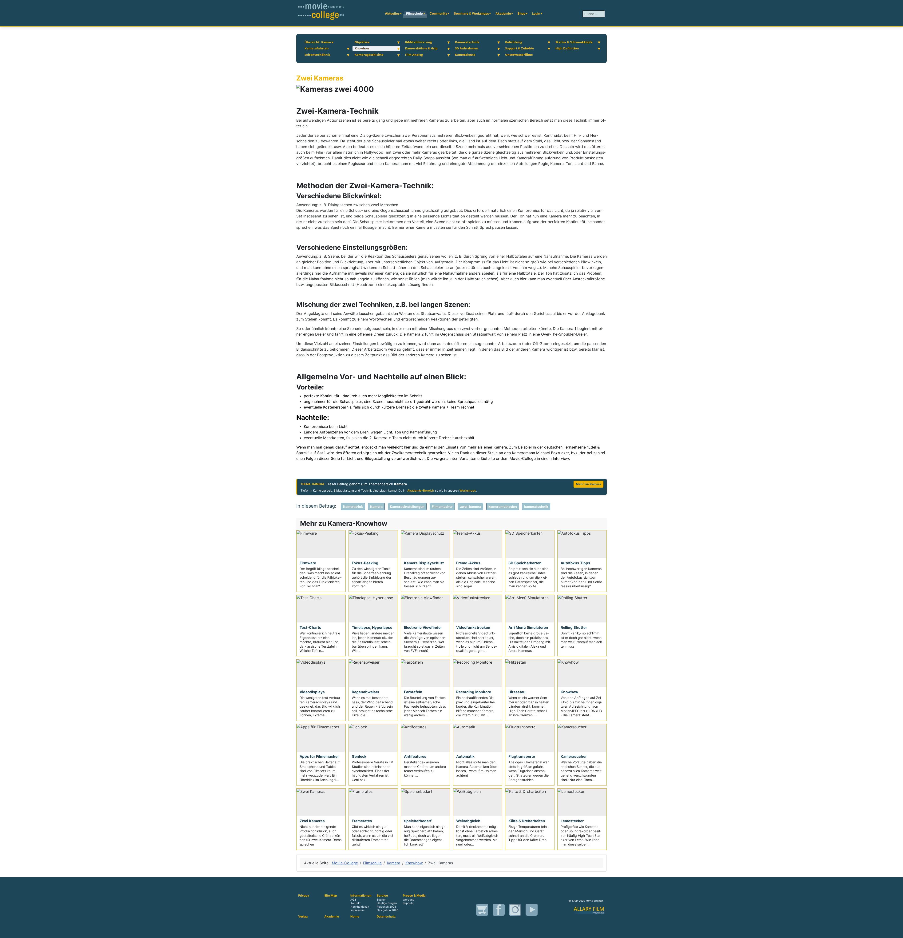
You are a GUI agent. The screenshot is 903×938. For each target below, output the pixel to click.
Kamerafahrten (317, 48)
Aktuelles (392, 13)
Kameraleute (465, 54)
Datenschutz (386, 916)
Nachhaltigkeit (359, 907)
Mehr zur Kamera (588, 484)
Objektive (362, 42)
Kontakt (355, 903)
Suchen (381, 899)
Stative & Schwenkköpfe (574, 42)
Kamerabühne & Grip (421, 48)
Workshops (467, 490)
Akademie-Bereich (420, 490)
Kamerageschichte (369, 54)
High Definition (567, 48)
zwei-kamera (470, 507)
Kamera (376, 507)
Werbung (408, 899)
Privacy (303, 895)
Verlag (303, 916)
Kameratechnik (467, 42)
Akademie (503, 13)
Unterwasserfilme (519, 54)
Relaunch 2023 (386, 907)
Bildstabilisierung (418, 42)
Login (536, 13)
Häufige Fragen (387, 903)
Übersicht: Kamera (319, 42)
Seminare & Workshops (471, 13)
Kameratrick (353, 507)
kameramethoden (502, 507)
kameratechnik (536, 507)
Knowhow (362, 48)
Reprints (408, 903)
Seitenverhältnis (317, 54)
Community (438, 13)
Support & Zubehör (519, 48)
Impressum (357, 910)
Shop (521, 13)
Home (354, 916)
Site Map (330, 895)
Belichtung (513, 42)
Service (382, 895)
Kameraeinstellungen (407, 507)
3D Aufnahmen (466, 48)
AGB (353, 899)
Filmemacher (442, 507)
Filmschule (414, 13)
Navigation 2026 (387, 910)
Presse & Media (414, 895)
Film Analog (414, 54)
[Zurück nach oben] (897, 932)
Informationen (360, 895)
